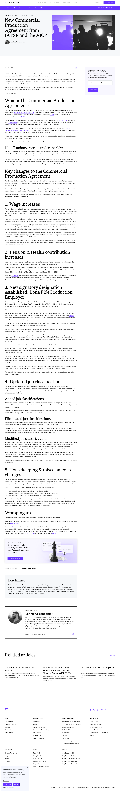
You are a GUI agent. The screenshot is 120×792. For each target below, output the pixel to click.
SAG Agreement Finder (41, 767)
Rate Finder (37, 753)
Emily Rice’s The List (40, 756)
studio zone (63, 120)
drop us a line (29, 533)
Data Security (66, 733)
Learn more (6, 781)
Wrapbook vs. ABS (68, 753)
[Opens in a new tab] (91, 709)
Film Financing (67, 741)
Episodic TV (94, 730)
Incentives (65, 738)
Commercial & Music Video (99, 733)
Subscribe (93, 89)
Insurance (65, 735)
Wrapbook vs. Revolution (70, 764)
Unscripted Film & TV (97, 727)
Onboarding (37, 722)
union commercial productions (24, 112)
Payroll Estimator (39, 764)
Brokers (53, 787)
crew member (12, 122)
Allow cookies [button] (7, 784)
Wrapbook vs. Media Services (72, 758)
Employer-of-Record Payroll (71, 724)
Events (7, 761)
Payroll (35, 724)
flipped (71, 315)
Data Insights (37, 733)
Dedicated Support (68, 730)
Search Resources (11, 753)
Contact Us (8, 730)
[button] (8, 787)
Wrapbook (15, 276)
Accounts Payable (39, 727)
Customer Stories (10, 724)
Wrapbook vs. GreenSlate (70, 761)
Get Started (109, 3)
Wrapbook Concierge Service (71, 722)
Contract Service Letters (83, 787)
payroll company (13, 527)
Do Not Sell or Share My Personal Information (103, 787)
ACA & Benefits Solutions (70, 743)
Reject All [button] (16, 784)
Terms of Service (61, 787)
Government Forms (39, 761)
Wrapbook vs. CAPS (68, 756)
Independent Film (96, 724)
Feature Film (94, 722)
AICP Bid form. (15, 523)
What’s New (9, 733)
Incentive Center (38, 758)
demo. (54, 533)
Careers (7, 727)
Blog (6, 756)
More (91, 735)
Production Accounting (41, 730)
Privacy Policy (71, 787)
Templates (8, 764)
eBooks (7, 758)
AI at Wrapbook (38, 738)
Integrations (37, 735)
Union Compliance (68, 727)
